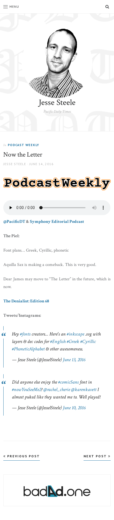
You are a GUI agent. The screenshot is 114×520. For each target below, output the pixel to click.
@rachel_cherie (56, 389)
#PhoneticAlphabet (28, 349)
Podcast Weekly (23, 145)
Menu (14, 6)
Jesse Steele (57, 102)
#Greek (73, 341)
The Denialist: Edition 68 (26, 301)
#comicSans (68, 382)
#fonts (25, 334)
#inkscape (75, 334)
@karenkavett (83, 389)
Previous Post (23, 456)
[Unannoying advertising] (57, 491)
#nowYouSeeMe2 (26, 389)
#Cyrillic (88, 341)
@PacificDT (14, 222)
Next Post (96, 456)
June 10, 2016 (74, 408)
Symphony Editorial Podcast (57, 222)
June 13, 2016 (74, 360)
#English (58, 341)
